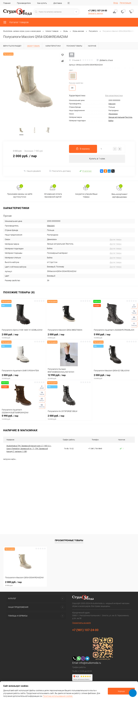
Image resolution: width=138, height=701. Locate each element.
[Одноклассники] (105, 171)
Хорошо (121, 691)
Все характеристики (114, 95)
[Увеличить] (34, 86)
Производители (24, 3)
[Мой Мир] (109, 171)
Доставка (57, 3)
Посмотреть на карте (81, 623)
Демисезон (113, 114)
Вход (115, 3)
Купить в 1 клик (97, 158)
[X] (113, 171)
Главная (7, 3)
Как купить (42, 3)
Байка (110, 121)
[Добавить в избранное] (62, 55)
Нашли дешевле (34, 171)
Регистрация (125, 3)
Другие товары (116, 239)
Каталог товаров (19, 22)
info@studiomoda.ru (90, 662)
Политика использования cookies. (58, 696)
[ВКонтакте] (101, 171)
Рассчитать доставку (61, 171)
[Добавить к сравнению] (62, 60)
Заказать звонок (95, 13)
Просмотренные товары (69, 540)
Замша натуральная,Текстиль (120, 117)
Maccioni (111, 104)
